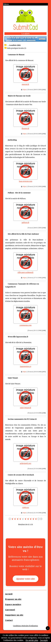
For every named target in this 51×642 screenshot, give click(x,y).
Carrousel (10, 609)
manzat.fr (25, 84)
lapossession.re (25, 366)
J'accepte (44, 640)
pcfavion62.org (25, 463)
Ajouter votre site (25, 578)
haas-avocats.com (25, 181)
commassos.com (26, 325)
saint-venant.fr (25, 408)
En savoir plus (32, 640)
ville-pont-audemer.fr (25, 272)
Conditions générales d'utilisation (25, 626)
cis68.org (25, 507)
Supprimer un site (14, 615)
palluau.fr (25, 222)
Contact (9, 620)
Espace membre (13, 604)
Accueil (8, 593)
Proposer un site (13, 599)
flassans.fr (25, 128)
